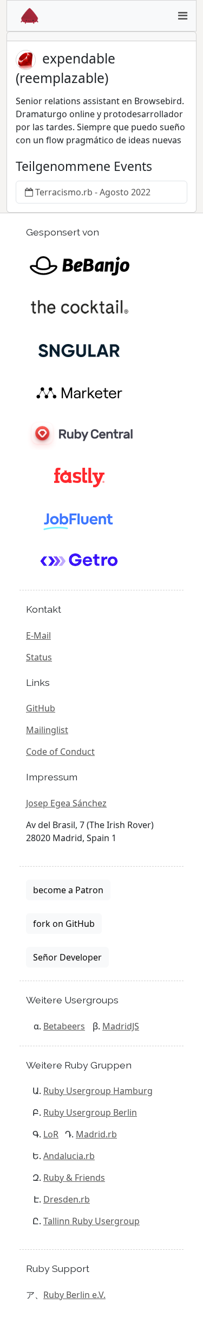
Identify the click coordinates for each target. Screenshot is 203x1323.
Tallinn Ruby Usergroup (91, 1221)
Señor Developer (67, 957)
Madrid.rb (96, 1134)
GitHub (40, 708)
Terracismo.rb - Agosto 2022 (92, 192)
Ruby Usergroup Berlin (90, 1112)
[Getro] (79, 561)
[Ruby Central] (79, 434)
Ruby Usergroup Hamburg (98, 1091)
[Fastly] (79, 476)
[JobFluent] (79, 519)
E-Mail (38, 635)
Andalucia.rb (69, 1156)
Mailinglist (47, 730)
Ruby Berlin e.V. (74, 1295)
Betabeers (64, 1026)
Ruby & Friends (74, 1178)
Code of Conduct (60, 752)
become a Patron (68, 890)
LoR (50, 1134)
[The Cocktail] (79, 307)
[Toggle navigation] (182, 15)
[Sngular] (79, 349)
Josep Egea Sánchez (66, 803)
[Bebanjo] (79, 265)
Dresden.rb (66, 1199)
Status (39, 657)
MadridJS (120, 1026)
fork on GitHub (64, 924)
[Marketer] (79, 392)
